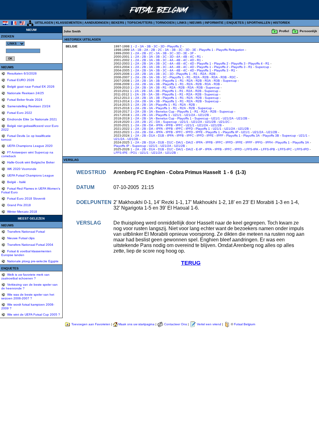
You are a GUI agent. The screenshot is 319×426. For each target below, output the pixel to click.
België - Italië (16, 182)
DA (158, 121)
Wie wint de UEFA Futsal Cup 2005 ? (33, 314)
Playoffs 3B (271, 135)
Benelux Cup (165, 111)
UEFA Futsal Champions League (30, 175)
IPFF (220, 135)
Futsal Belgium (244, 324)
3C (156, 46)
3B (149, 46)
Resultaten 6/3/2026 (21, 73)
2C (160, 49)
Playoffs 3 (238, 63)
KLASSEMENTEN (69, 22)
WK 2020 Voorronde (21, 169)
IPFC (179, 125)
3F (192, 53)
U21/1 (177, 115)
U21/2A (189, 115)
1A (133, 49)
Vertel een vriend (209, 324)
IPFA (159, 125)
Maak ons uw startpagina (136, 324)
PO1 (134, 152)
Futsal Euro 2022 (19, 112)
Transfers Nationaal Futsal (25, 231)
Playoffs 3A (251, 135)
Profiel (284, 31)
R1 (199, 56)
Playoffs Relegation (230, 49)
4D (192, 60)
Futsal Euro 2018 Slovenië (25, 198)
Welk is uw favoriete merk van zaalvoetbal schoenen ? (25, 276)
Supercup (262, 67)
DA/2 (189, 142)
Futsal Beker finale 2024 (24, 99)
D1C (170, 142)
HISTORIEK (281, 22)
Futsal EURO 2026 (20, 80)
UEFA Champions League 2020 (29, 146)
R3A (215, 77)
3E (194, 49)
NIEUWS (195, 22)
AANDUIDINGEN (96, 22)
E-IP (199, 149)
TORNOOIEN (164, 22)
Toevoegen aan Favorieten (90, 324)
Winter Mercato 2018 (21, 211)
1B (139, 49)
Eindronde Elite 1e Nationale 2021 (31, 119)
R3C (233, 77)
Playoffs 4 (255, 63)
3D (162, 46)
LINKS (182, 22)
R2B (212, 73)
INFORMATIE (214, 22)
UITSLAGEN (44, 22)
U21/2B (203, 115)
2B (153, 49)
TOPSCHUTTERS (140, 22)
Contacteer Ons (175, 324)
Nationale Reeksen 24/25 (25, 93)
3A (142, 46)
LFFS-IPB (268, 149)
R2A (203, 73)
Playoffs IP (230, 132)
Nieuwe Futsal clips (20, 238)
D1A (152, 135)
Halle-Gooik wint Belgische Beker (30, 162)
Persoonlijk (308, 31)
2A (146, 49)
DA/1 (179, 142)
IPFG (259, 142)
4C (192, 56)
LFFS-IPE (121, 152)
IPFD (189, 128)
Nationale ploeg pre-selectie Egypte (32, 261)
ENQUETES (235, 22)
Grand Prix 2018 (18, 205)
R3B (224, 77)
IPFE (199, 132)
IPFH (269, 142)
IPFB (169, 125)
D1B (161, 135)
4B (185, 56)
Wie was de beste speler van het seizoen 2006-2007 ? (27, 296)
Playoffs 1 (206, 49)
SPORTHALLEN (258, 22)
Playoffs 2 (174, 46)
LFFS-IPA (251, 149)
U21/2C (224, 121)
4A (178, 56)
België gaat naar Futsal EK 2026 (30, 86)
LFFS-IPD (302, 149)
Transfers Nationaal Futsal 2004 (29, 244)
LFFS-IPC (285, 149)
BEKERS (117, 22)
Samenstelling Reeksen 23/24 (28, 106)
